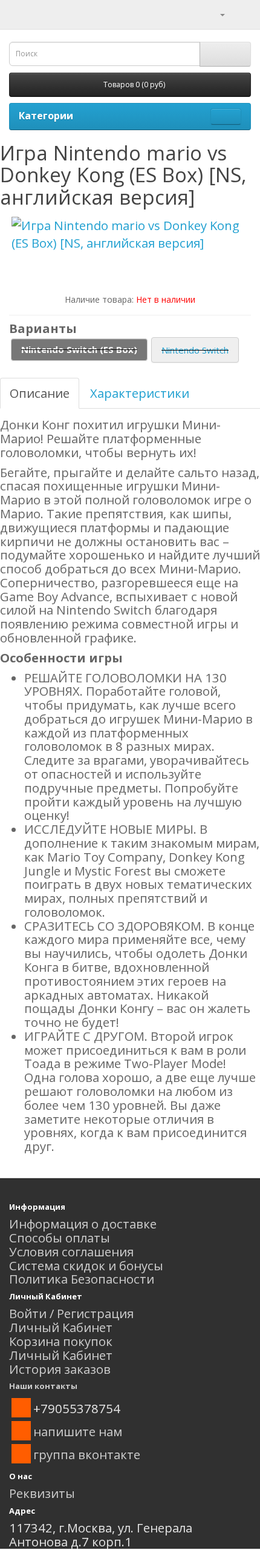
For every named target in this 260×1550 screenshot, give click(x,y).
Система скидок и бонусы (86, 1265)
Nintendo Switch (195, 350)
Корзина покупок (60, 1341)
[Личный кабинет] (215, 13)
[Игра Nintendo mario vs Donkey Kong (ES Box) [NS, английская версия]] (130, 234)
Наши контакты (43, 1385)
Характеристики (139, 392)
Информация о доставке (83, 1223)
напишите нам (77, 1431)
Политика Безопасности (81, 1278)
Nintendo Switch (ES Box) (79, 349)
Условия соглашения (71, 1251)
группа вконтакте (86, 1454)
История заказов (60, 1368)
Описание (40, 392)
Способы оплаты (59, 1237)
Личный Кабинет (60, 1327)
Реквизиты (42, 1493)
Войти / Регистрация (71, 1313)
